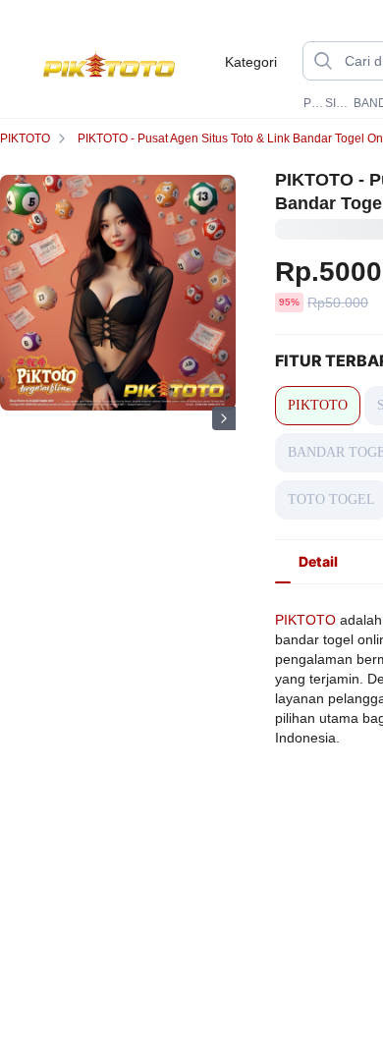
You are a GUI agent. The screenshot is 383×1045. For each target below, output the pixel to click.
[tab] (318, 561)
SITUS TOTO (337, 103)
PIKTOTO (312, 103)
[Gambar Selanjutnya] (224, 418)
